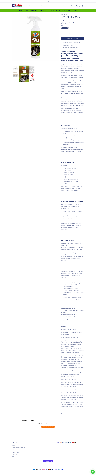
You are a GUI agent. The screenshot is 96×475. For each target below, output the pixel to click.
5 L (70, 28)
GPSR (13, 456)
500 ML (64, 28)
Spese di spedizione (73, 22)
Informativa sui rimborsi (47, 471)
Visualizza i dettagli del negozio (70, 47)
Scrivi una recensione (48, 427)
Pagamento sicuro (16, 452)
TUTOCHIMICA (18, 472)
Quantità (63, 31)
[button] (77, 5)
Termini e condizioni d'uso (18, 447)
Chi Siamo (14, 450)
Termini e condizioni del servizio (59, 471)
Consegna (14, 454)
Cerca (13, 445)
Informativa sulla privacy (35, 471)
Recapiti (82, 471)
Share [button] (64, 413)
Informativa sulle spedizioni (73, 471)
